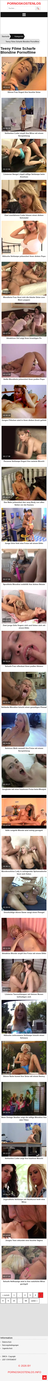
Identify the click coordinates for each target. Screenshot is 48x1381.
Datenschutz (7, 1342)
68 (26, 1301)
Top (44, 1377)
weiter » (34, 1301)
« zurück (5, 1295)
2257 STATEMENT (9, 1360)
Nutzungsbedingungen (10, 1345)
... (19, 1295)
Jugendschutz (7, 1348)
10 (14, 1301)
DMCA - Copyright (8, 1356)
